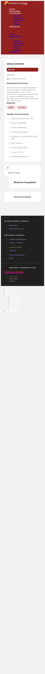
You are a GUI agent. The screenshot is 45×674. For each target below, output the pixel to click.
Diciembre (18, 20)
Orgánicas (14, 26)
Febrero (17, 24)
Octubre (17, 15)
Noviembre (19, 18)
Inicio (12, 9)
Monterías (14, 11)
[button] (8, 30)
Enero (16, 22)
